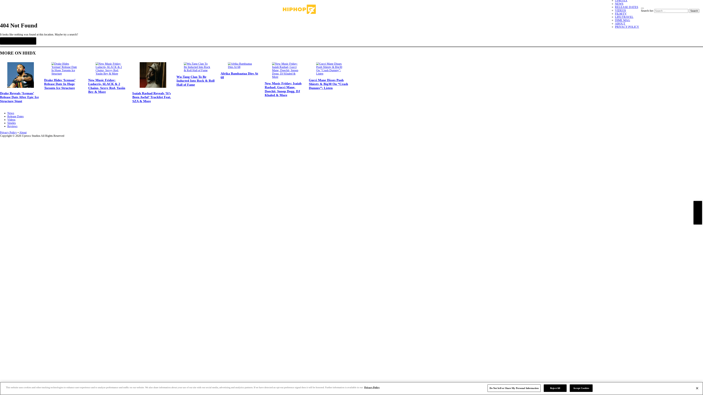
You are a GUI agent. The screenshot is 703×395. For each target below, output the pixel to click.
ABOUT (620, 23)
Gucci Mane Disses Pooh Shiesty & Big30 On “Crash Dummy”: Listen (328, 84)
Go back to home (18, 41)
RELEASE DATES (626, 7)
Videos (11, 119)
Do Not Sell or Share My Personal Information (514, 388)
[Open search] (642, 8)
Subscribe (698, 213)
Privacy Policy (8, 132)
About (23, 132)
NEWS (619, 3)
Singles (11, 123)
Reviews (12, 126)
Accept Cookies (581, 388)
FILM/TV (621, 13)
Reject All (555, 388)
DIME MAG (622, 20)
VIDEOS (620, 10)
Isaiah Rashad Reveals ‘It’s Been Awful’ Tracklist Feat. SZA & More (151, 97)
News (10, 113)
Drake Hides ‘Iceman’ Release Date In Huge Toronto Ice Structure (59, 84)
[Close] (697, 388)
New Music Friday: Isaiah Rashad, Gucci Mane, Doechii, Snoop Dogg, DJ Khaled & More (283, 89)
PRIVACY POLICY (627, 26)
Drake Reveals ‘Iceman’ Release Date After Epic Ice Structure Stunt (19, 97)
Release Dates (15, 116)
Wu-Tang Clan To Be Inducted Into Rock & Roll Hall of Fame (195, 80)
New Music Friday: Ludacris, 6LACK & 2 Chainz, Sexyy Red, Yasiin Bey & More (106, 86)
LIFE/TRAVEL (624, 16)
